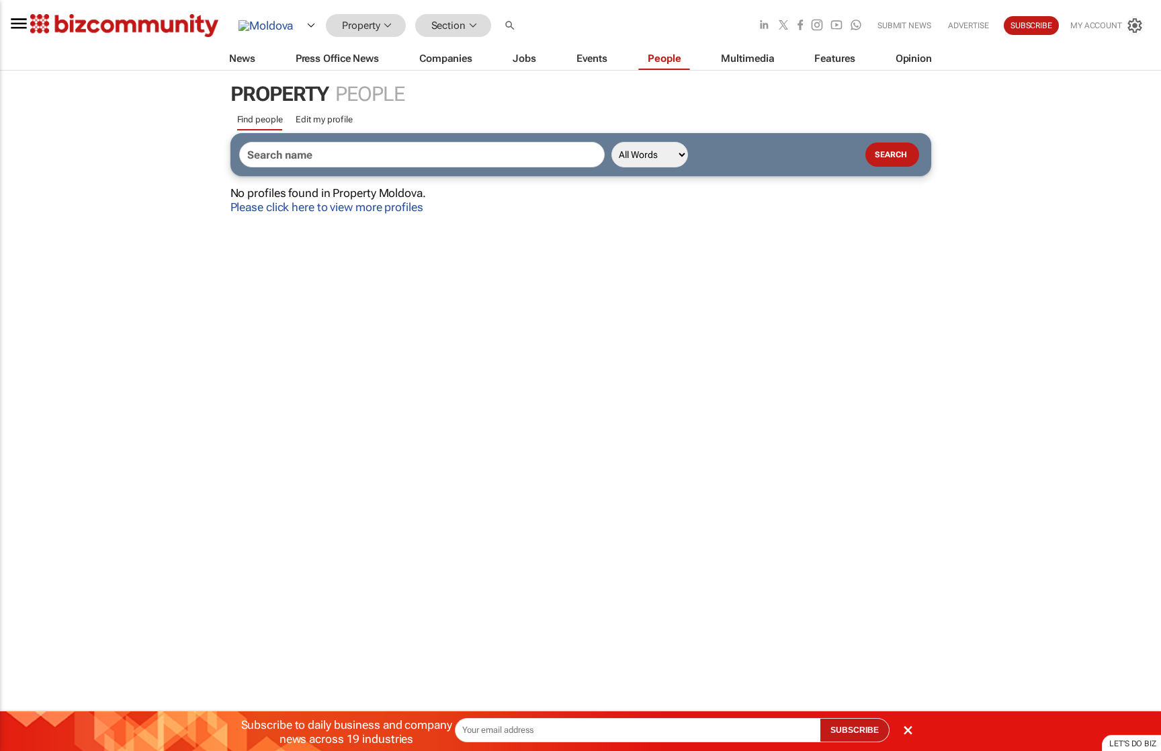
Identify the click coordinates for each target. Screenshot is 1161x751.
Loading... (25, 628)
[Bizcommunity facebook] (800, 26)
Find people (260, 119)
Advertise (968, 25)
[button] (511, 25)
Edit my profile (324, 119)
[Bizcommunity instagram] (817, 26)
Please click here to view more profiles (326, 207)
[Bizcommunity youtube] (836, 26)
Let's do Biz (1132, 743)
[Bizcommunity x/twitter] (783, 26)
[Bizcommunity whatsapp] (856, 26)
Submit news (904, 25)
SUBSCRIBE (854, 730)
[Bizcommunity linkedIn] (764, 26)
